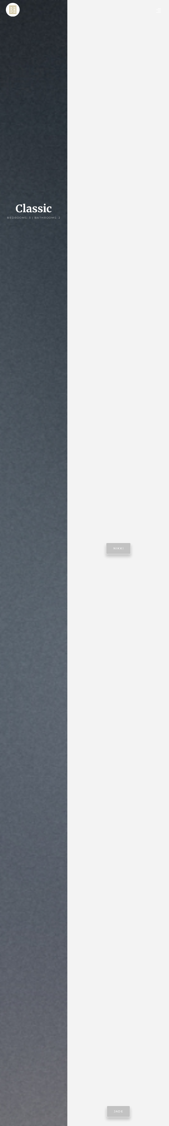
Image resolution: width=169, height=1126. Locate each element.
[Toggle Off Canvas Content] (158, 10)
